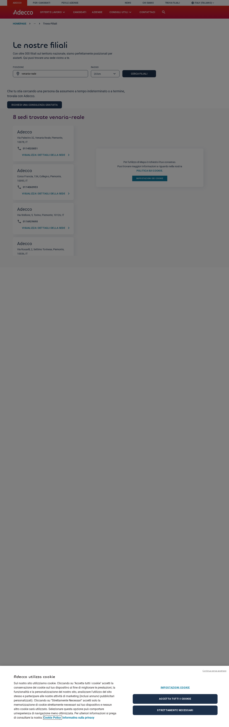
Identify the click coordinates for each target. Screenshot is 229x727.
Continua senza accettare (214, 670)
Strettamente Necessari (175, 710)
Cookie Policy (52, 717)
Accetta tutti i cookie (175, 698)
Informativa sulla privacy (78, 717)
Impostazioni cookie (175, 687)
